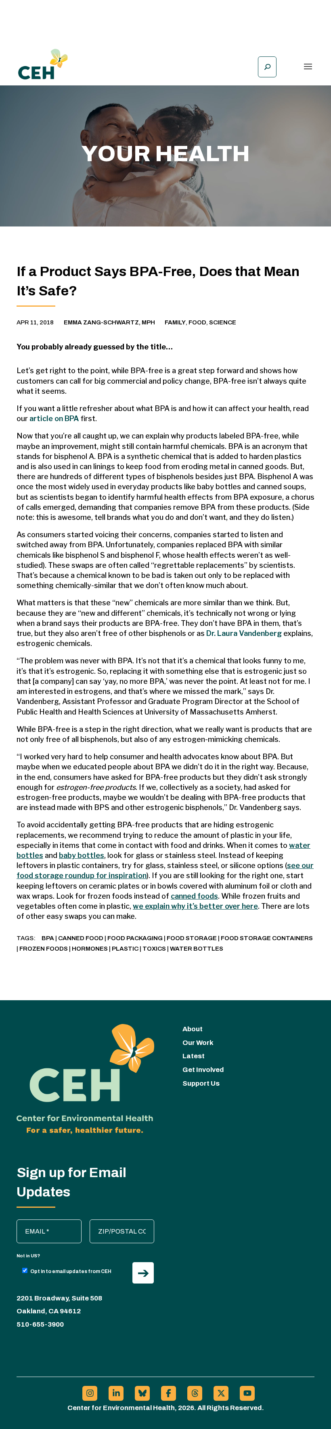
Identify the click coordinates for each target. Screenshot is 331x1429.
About (192, 1029)
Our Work (198, 1043)
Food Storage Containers (267, 938)
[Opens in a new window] (89, 1393)
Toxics (154, 948)
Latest (193, 1056)
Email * (30, 1223)
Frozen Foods (43, 948)
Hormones (90, 948)
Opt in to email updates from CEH (70, 1271)
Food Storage (192, 938)
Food (197, 322)
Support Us (201, 1083)
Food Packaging (135, 938)
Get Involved (203, 1070)
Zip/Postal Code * (118, 1223)
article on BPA (54, 418)
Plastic (125, 948)
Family (175, 322)
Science (222, 322)
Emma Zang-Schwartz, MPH (109, 322)
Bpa (48, 938)
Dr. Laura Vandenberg (244, 633)
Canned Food (80, 938)
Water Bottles (196, 948)
